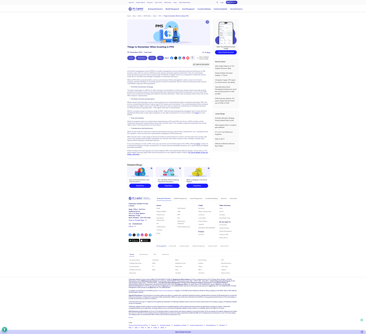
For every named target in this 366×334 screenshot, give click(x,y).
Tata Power (201, 273)
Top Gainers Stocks (134, 260)
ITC (153, 266)
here (197, 113)
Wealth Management (172, 9)
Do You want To (225, 222)
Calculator (222, 214)
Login (222, 2)
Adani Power (178, 266)
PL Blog (207, 52)
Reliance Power (225, 273)
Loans (221, 208)
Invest (159, 205)
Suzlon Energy (202, 260)
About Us (131, 2)
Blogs (175, 2)
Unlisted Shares (161, 226)
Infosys (200, 266)
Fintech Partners (202, 221)
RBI (149, 327)
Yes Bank (200, 263)
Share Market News (184, 2)
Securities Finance (236, 9)
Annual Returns (211, 325)
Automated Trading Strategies (206, 227)
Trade (200, 205)
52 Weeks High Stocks (135, 263)
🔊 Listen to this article (201, 64)
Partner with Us (140, 2)
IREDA (177, 260)
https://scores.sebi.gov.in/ (166, 290)
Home (129, 16)
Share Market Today (224, 218)
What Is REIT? (220, 139)
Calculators (165, 254)
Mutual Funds (160, 214)
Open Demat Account (226, 52)
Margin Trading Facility (204, 211)
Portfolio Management (225, 231)
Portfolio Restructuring (183, 226)
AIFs (178, 218)
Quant (154, 16)
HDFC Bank (224, 266)
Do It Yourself (222, 224)
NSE (130, 327)
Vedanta (223, 269)
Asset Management (188, 9)
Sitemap (222, 325)
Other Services (224, 205)
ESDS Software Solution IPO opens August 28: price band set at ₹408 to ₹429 (224, 101)
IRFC (222, 260)
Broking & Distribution (155, 9)
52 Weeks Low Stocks (135, 269)
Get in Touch (158, 2)
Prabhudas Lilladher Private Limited (138, 205)
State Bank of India (180, 263)
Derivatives (201, 208)
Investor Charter (165, 325)
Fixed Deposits (181, 208)
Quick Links (233, 198)
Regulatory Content (180, 325)
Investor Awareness (196, 325)
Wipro (153, 269)
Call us (131, 226)
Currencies (201, 214)
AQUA (139, 16)
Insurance (201, 234)
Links (130, 322)
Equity (158, 208)
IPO (158, 223)
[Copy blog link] (192, 58)
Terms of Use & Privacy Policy (138, 325)
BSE (136, 327)
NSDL (162, 327)
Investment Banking (204, 9)
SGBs (179, 211)
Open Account (231, 2)
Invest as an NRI (223, 234)
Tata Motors (155, 260)
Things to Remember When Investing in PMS (176, 16)
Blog (134, 16)
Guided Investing (224, 228)
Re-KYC (221, 211)
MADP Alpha (147, 16)
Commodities (202, 218)
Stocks (158, 233)
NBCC (200, 269)
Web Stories (167, 2)
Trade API (201, 224)
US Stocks (159, 230)
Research (149, 2)
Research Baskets (161, 211)
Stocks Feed (132, 273)
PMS (160, 16)
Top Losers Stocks (134, 266)
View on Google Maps (136, 220)
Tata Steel (178, 273)
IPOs (155, 254)
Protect (201, 232)
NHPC (154, 263)
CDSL (176, 269)
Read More (140, 186)
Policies (153, 325)
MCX (142, 327)
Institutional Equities (220, 9)
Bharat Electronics (226, 263)
